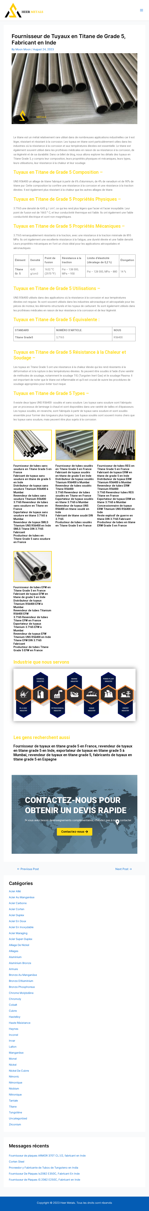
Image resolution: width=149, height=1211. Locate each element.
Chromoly (15, 999)
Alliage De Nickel (19, 945)
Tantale (13, 1100)
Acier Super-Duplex (20, 939)
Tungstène (15, 1112)
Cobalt (13, 1004)
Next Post (123, 869)
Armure (13, 969)
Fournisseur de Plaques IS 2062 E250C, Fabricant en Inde (44, 1179)
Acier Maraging (18, 933)
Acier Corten (16, 909)
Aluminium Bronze (20, 963)
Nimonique (15, 1082)
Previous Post (28, 869)
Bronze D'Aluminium (21, 981)
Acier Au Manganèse (21, 897)
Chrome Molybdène (21, 993)
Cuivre (13, 1010)
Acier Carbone (18, 903)
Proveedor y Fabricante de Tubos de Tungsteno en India (43, 1167)
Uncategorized (18, 1118)
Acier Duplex (16, 915)
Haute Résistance (19, 1022)
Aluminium (15, 957)
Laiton (13, 1046)
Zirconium (15, 1124)
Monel (13, 1058)
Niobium (14, 1088)
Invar (12, 1040)
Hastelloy (14, 1016)
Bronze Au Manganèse (23, 975)
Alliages (13, 951)
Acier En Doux (17, 921)
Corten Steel (16, 1161)
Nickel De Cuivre (19, 1070)
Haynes (13, 1028)
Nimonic (14, 1076)
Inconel (13, 1034)
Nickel (12, 1064)
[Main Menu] (141, 10)
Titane (13, 1106)
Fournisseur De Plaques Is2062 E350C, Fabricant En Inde (44, 1173)
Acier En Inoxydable (21, 927)
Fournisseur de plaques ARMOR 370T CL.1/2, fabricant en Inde (47, 1155)
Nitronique (15, 1094)
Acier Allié (15, 891)
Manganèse (16, 1052)
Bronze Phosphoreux (22, 987)
